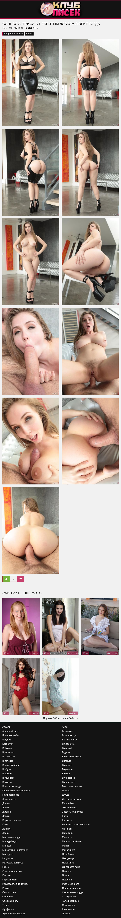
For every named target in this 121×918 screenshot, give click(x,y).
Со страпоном (69, 896)
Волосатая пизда (11, 786)
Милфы (6, 845)
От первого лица (71, 867)
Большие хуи (69, 735)
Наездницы (68, 858)
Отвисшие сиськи (12, 871)
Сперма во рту (10, 900)
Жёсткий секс (69, 807)
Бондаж (6, 739)
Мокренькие (68, 850)
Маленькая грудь (11, 837)
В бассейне (68, 743)
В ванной (67, 748)
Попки (65, 875)
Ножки (5, 867)
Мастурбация (9, 841)
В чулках (7, 782)
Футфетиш (8, 909)
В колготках (8, 756)
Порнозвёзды (9, 879)
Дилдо (65, 794)
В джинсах (8, 752)
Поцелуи (67, 879)
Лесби (5, 833)
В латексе (7, 760)
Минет (65, 845)
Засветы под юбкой (72, 811)
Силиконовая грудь (72, 892)
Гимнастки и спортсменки (16, 790)
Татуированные (70, 900)
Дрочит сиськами (71, 799)
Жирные (6, 811)
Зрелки (6, 816)
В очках (66, 773)
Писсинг (6, 875)
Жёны (5, 807)
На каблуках (69, 854)
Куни (5, 824)
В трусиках (8, 777)
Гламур (66, 790)
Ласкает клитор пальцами (76, 824)
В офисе (7, 773)
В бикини (7, 748)
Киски (29, 33)
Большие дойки (10, 735)
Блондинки (68, 731)
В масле (66, 760)
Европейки (68, 803)
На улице (7, 858)
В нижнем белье (11, 765)
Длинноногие (9, 799)
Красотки (67, 820)
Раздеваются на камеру (15, 883)
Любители (67, 833)
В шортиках (68, 782)
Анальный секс (10, 731)
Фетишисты (68, 905)
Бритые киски (69, 739)
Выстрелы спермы (72, 786)
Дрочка (6, 803)
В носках (67, 765)
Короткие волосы (11, 820)
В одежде (67, 769)
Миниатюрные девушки (15, 850)
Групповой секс (10, 794)
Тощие (5, 905)
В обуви (6, 769)
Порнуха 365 (50, 718)
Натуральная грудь (12, 862)
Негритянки (68, 862)
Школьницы (68, 909)
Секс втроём (9, 892)
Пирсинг (66, 871)
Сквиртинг (7, 896)
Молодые (7, 854)
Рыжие (6, 888)
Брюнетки (7, 743)
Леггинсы (67, 828)
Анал (65, 727)
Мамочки (67, 837)
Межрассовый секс (72, 841)
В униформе (68, 777)
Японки (66, 913)
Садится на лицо (71, 888)
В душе (66, 752)
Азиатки (6, 727)
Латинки (6, 828)
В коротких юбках (13, 33)
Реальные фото (70, 883)
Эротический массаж (13, 913)
